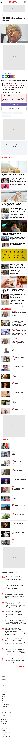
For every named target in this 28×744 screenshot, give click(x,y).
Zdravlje (3, 694)
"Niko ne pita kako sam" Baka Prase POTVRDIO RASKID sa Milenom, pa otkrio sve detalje (14, 660)
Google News (15, 108)
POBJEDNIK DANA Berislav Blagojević (18, 349)
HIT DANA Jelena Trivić (17, 444)
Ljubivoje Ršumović (18, 112)
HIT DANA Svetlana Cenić (17, 523)
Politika (3, 681)
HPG (2, 15)
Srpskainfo (7, 71)
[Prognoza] (25, 2)
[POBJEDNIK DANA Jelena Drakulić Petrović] (5, 490)
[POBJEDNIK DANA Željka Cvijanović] (5, 394)
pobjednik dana (6, 115)
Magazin (3, 700)
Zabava (3, 696)
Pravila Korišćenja (5, 732)
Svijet (2, 683)
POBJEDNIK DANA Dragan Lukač (17, 384)
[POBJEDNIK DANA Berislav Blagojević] (5, 350)
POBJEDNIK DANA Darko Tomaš (17, 410)
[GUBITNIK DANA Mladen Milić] (5, 481)
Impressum (4, 728)
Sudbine (3, 698)
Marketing (3, 730)
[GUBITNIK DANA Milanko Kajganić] (5, 463)
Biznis (2, 688)
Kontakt (3, 734)
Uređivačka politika (5, 736)
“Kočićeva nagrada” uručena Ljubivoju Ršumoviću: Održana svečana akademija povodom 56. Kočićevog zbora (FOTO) (18, 332)
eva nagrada (11, 85)
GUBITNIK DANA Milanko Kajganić (17, 462)
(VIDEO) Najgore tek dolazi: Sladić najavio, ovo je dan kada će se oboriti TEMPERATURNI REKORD (15, 587)
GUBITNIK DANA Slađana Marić (17, 541)
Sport (2, 692)
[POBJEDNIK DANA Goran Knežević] (5, 368)
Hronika (3, 690)
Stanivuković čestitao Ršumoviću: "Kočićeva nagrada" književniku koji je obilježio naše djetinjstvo (18, 323)
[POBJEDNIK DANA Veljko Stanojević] (5, 359)
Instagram (5, 719)
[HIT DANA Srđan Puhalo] (5, 472)
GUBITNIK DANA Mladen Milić (18, 479)
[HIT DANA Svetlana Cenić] (5, 525)
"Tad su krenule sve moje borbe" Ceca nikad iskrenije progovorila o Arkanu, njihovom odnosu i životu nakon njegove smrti (15, 614)
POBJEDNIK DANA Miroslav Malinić (18, 453)
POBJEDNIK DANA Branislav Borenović (18, 401)
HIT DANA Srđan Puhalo (17, 470)
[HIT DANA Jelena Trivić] (5, 446)
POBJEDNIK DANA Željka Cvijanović (17, 393)
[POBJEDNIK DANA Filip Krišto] (5, 507)
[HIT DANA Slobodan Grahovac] (5, 498)
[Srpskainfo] (14, 2)
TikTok (4, 723)
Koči (5, 85)
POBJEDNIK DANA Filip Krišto (18, 505)
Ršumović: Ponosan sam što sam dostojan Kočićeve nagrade (18, 314)
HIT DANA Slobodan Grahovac (16, 497)
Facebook (5, 715)
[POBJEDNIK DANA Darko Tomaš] (5, 411)
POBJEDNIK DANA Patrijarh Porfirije (18, 375)
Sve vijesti (3, 679)
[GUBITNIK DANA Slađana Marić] (5, 542)
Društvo (3, 686)
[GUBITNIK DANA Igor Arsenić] (5, 516)
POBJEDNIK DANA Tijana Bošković (17, 533)
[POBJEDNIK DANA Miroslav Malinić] (5, 454)
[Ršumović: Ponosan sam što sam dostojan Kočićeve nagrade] (5, 314)
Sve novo (21, 666)
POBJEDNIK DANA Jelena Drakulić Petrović (17, 488)
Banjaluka (14, 320)
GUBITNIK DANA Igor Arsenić (18, 514)
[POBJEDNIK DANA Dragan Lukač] (5, 385)
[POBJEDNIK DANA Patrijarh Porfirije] (5, 376)
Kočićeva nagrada (7, 112)
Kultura (13, 311)
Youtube (5, 721)
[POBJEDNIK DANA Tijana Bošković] (5, 534)
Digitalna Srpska (5, 704)
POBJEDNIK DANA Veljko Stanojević (17, 358)
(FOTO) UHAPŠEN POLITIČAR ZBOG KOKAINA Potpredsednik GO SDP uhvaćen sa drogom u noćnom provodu (15, 622)
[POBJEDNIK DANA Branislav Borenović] (5, 402)
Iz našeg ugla (4, 706)
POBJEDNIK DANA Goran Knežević (17, 367)
